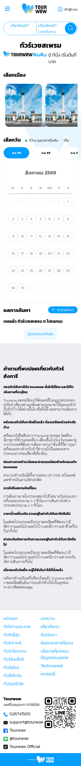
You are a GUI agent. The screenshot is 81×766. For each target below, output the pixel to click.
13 (49, 236)
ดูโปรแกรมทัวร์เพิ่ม (40, 333)
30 (50, 201)
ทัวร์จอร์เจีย (13, 683)
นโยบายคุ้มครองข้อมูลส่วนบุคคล (55, 654)
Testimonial (52, 665)
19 (40, 253)
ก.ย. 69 (45, 153)
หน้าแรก (10, 618)
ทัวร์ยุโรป (11, 667)
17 (22, 253)
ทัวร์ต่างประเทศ (16, 626)
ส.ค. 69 (16, 153)
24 (22, 270)
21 (58, 253)
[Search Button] (70, 28)
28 (31, 201)
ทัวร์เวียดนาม (14, 651)
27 (22, 201)
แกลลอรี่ (48, 674)
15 (68, 236)
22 (68, 253)
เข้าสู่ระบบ (71, 9)
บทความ (48, 618)
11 (31, 236)
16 (13, 253)
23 (13, 270)
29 (40, 201)
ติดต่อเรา (49, 634)
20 (50, 253)
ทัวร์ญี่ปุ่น (11, 634)
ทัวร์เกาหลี (12, 643)
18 (31, 253)
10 (22, 236)
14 (58, 236)
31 (58, 201)
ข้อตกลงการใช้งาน (57, 643)
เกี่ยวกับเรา (50, 626)
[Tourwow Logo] (34, 9)
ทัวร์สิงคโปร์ (13, 659)
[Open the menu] (7, 9)
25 (31, 270)
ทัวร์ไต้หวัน (12, 675)
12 (40, 236)
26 (13, 201)
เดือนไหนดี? (47, 25)
